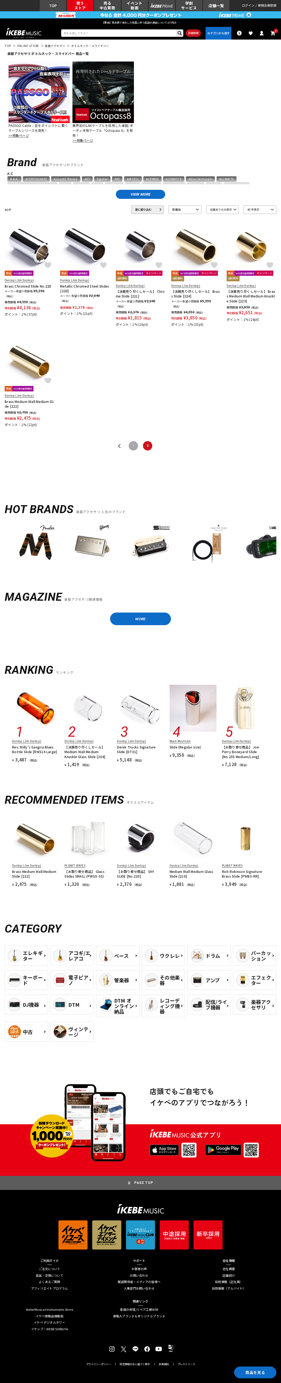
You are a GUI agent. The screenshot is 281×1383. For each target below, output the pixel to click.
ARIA (97, 185)
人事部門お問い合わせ (139, 1288)
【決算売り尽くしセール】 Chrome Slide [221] (140, 293)
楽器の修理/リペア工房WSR (139, 1309)
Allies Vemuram (200, 179)
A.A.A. (14, 179)
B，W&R (196, 185)
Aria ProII (114, 185)
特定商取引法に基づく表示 (135, 1364)
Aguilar (102, 179)
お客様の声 (139, 1269)
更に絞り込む (143, 209)
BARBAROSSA (236, 185)
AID (117, 179)
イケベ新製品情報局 (49, 1316)
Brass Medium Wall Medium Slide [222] (29, 403)
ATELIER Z (151, 185)
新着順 (176, 209)
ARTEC (132, 185)
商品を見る (255, 1372)
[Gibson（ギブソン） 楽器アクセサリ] (92, 544)
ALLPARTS (226, 179)
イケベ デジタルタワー (49, 1322)
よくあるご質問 (49, 1282)
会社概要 (229, 1269)
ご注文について (49, 1269)
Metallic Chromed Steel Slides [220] (84, 288)
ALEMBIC (152, 179)
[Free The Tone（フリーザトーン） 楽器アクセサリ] (207, 544)
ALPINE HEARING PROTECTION (32, 185)
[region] (140, 546)
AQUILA (81, 185)
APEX (65, 185)
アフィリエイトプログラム (49, 1288)
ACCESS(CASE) (36, 179)
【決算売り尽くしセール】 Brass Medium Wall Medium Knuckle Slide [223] (251, 296)
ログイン (248, 5)
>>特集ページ (19, 135)
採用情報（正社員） (229, 1282)
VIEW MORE (141, 194)
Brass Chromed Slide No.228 (28, 286)
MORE (140, 619)
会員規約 (164, 1364)
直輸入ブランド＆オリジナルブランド (139, 1316)
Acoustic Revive (66, 179)
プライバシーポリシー (98, 1364)
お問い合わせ (139, 1275)
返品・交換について (49, 1275)
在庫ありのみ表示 (221, 209)
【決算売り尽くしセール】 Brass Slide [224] (195, 293)
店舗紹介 (229, 1275)
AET (87, 179)
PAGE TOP (143, 1183)
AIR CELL (133, 179)
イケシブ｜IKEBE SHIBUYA (49, 1329)
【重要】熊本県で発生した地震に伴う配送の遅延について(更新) (140, 22)
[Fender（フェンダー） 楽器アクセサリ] (35, 544)
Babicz (214, 185)
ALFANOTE (173, 179)
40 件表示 (253, 209)
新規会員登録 (267, 5)
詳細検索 (193, 33)
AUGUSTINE (174, 185)
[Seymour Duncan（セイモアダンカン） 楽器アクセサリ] (150, 544)
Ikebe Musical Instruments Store (49, 1309)
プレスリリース (186, 1364)
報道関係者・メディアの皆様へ (139, 1282)
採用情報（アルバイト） (229, 1288)
